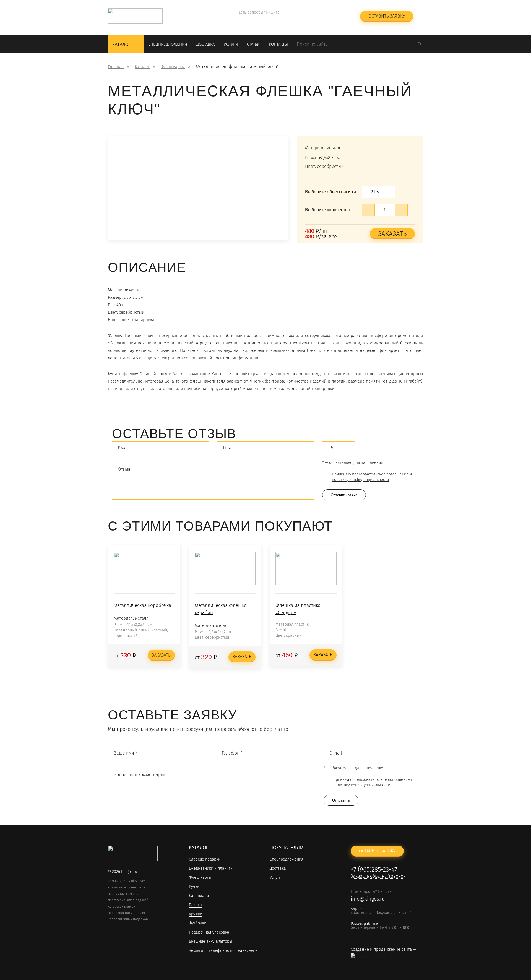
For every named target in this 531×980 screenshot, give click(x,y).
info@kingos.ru (256, 20)
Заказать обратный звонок (322, 19)
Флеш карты (173, 66)
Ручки (194, 887)
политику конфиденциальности (360, 479)
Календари (199, 896)
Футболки (197, 923)
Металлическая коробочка (142, 605)
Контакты (278, 44)
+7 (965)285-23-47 (318, 12)
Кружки (195, 914)
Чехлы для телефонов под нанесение (223, 951)
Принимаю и (372, 477)
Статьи (253, 44)
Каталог (121, 44)
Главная (116, 66)
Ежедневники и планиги (211, 869)
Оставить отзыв (344, 495)
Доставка (205, 44)
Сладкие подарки (204, 859)
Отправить (341, 800)
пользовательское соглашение (381, 474)
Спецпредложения (167, 44)
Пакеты (195, 905)
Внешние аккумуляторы (210, 942)
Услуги (231, 44)
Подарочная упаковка (209, 932)
